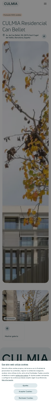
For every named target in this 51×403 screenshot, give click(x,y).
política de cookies (22, 375)
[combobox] (48, 364)
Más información (7, 380)
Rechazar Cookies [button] (26, 398)
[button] (25, 384)
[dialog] (25, 382)
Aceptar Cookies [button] (25, 391)
